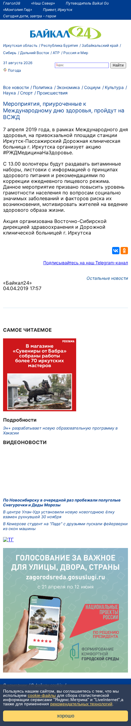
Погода (14, 70)
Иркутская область (20, 45)
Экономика (68, 87)
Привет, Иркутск (57, 9)
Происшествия (52, 92)
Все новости (16, 87)
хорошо (65, 715)
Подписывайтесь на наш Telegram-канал (85, 262)
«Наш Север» (43, 3)
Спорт (26, 92)
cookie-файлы (42, 695)
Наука (9, 92)
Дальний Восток (34, 52)
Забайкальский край (100, 45)
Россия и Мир (75, 52)
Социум (92, 87)
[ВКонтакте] (115, 250)
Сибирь (9, 52)
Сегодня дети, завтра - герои (29, 16)
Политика (42, 87)
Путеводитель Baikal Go (87, 3)
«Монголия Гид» (17, 9)
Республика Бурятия (59, 45)
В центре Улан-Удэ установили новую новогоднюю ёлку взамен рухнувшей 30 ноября (59, 514)
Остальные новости (107, 278)
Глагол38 (11, 3)
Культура (114, 87)
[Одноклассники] (124, 250)
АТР (56, 52)
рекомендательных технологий (81, 703)
